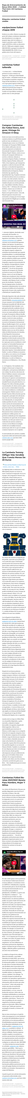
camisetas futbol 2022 (8, 85)
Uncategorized (16, 55)
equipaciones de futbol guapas (16, 771)
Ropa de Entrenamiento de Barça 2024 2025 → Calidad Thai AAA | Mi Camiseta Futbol (14, 8)
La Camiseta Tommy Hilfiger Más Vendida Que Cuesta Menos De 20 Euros (13, 456)
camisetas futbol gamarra (8, 117)
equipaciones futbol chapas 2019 (12, 28)
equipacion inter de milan (9, 621)
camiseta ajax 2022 (7, 437)
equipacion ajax (14, 1046)
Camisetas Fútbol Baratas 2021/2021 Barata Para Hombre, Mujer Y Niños (13, 781)
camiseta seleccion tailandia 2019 (10, 1085)
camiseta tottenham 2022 (9, 240)
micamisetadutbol (17, 300)
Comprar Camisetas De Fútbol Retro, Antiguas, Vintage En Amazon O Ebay (13, 129)
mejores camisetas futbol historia (14, 446)
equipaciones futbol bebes (12, 119)
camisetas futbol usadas (14, 57)
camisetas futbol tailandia (11, 66)
